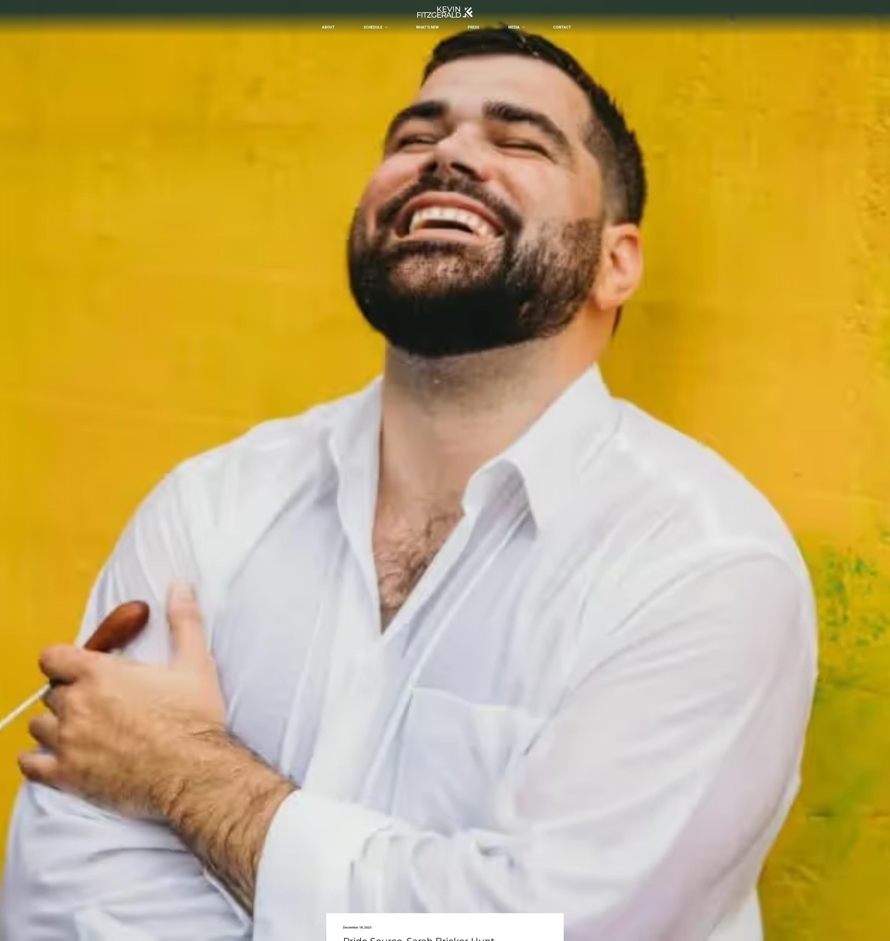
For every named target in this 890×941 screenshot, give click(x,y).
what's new (427, 27)
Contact (562, 27)
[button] (375, 27)
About (328, 27)
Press (473, 27)
